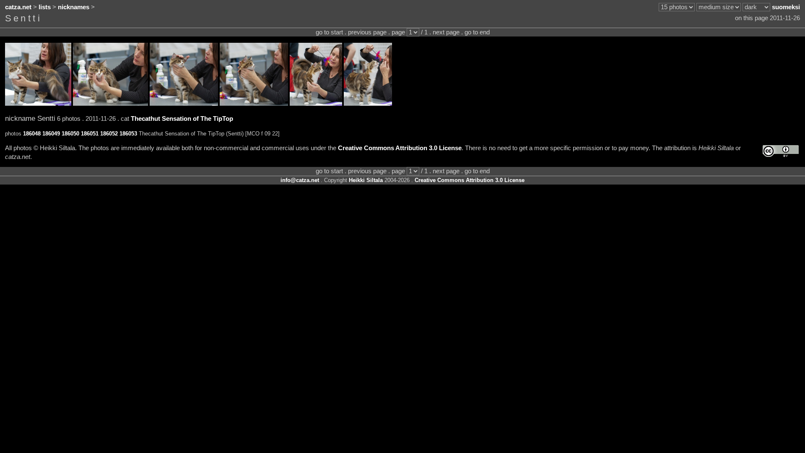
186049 (51, 133)
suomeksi (786, 7)
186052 (109, 133)
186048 (32, 133)
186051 (90, 133)
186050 (70, 133)
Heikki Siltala (366, 180)
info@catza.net (299, 180)
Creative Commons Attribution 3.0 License (400, 148)
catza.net (18, 7)
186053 (128, 133)
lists (45, 7)
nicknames (73, 7)
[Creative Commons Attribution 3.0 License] (780, 151)
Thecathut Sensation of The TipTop (182, 118)
